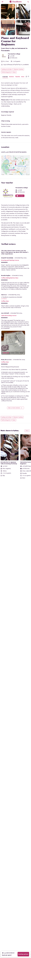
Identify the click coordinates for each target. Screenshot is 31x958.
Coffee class (5, 301)
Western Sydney (18, 69)
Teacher (17, 76)
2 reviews (4, 298)
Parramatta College (14, 54)
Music (14, 72)
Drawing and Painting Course (10, 260)
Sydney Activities (7, 69)
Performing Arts (6, 72)
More (22, 76)
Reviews (11, 76)
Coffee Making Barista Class (9, 278)
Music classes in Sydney (10, 430)
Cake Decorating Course (8, 315)
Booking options (23, 954)
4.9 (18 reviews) (9, 953)
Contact (19, 196)
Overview (5, 76)
